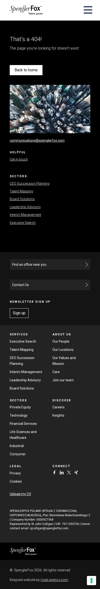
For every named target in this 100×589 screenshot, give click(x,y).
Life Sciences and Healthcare (23, 435)
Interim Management (25, 215)
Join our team (63, 380)
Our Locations (63, 350)
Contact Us (20, 285)
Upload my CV (20, 494)
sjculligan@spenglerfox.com (49, 528)
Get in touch (19, 159)
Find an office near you (29, 264)
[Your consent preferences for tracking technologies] (91, 580)
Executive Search (23, 223)
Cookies (16, 481)
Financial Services (23, 424)
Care (56, 372)
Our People (60, 341)
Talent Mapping (21, 191)
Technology (18, 415)
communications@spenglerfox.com (37, 140)
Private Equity (20, 407)
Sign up (19, 313)
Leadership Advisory (25, 207)
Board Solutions (22, 199)
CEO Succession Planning (30, 183)
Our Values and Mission (64, 361)
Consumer (18, 454)
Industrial (17, 446)
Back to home (26, 70)
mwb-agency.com (54, 580)
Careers (58, 407)
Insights (58, 415)
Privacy (15, 473)
